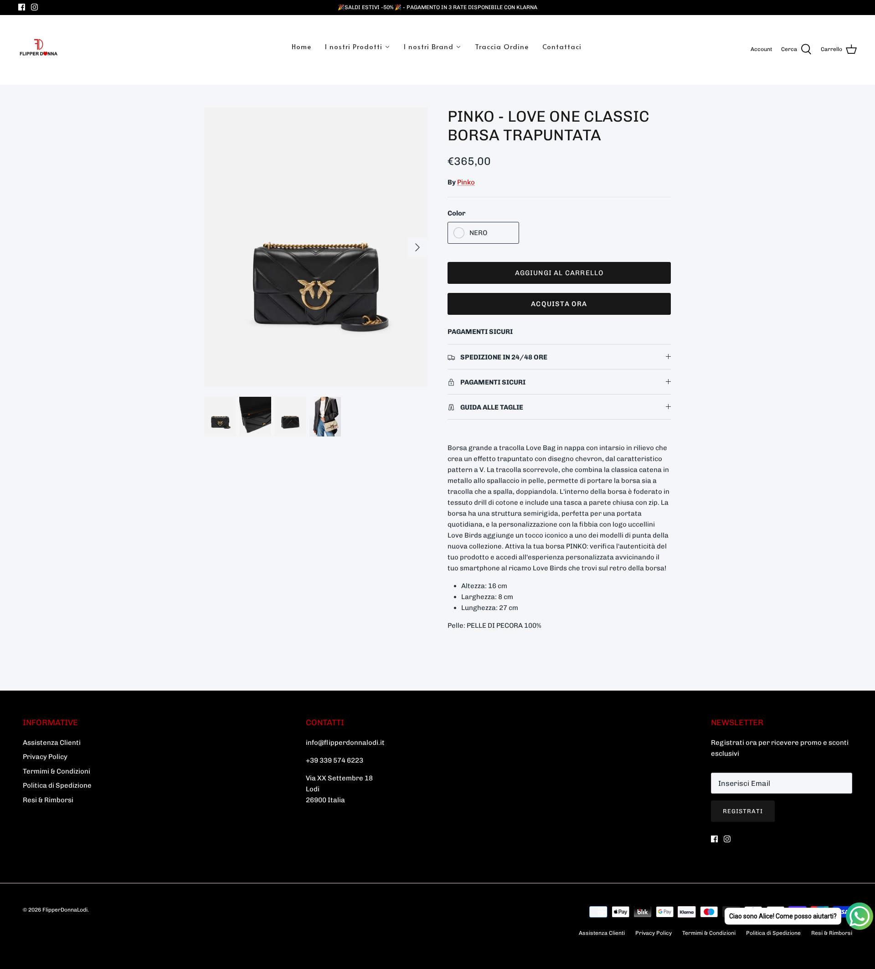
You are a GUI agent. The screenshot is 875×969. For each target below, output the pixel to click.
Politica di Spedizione (57, 785)
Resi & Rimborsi (48, 800)
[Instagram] (34, 7)
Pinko (466, 182)
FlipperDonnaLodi (65, 910)
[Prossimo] (417, 247)
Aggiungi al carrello (559, 273)
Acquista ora (559, 304)
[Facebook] (21, 7)
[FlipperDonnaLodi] (38, 50)
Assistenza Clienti (52, 742)
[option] (315, 247)
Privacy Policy (45, 757)
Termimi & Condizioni (56, 771)
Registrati (743, 811)
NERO (478, 233)
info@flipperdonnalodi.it (345, 742)
